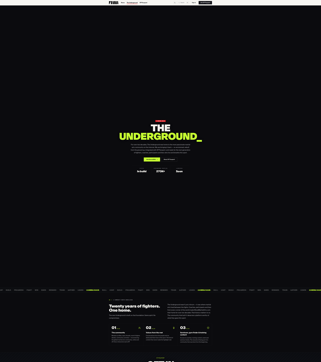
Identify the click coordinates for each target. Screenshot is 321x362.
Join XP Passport (205, 2)
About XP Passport (169, 159)
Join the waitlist (151, 159)
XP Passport (143, 2)
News (123, 2)
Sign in (194, 2)
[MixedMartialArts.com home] (113, 2)
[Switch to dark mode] (174, 2)
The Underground (132, 2)
